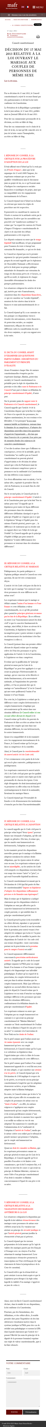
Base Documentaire (21, 19)
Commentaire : (11, 1378)
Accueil (8, 19)
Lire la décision (10, 81)
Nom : (8, 1369)
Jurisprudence (36, 19)
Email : (26, 1369)
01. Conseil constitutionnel (22, 25)
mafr (12, 5)
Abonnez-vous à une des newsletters (24, 15)
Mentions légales (8, 1426)
